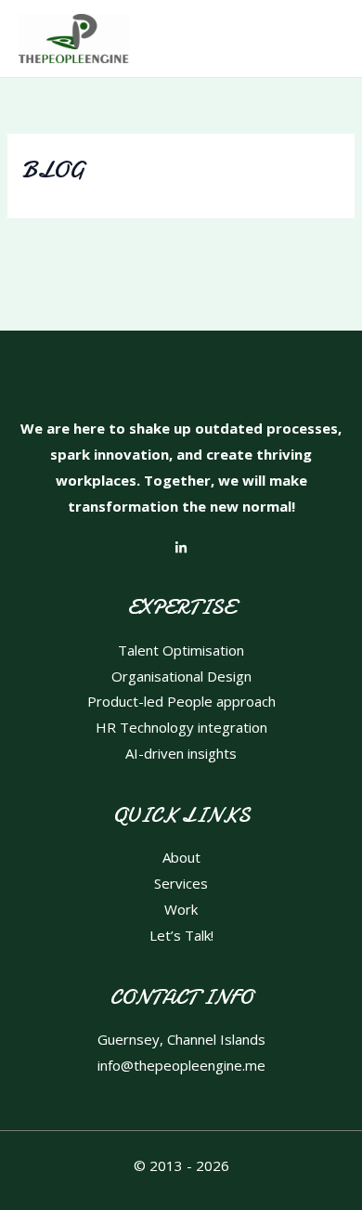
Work (181, 909)
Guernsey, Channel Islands (181, 1039)
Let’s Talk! (181, 935)
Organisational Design (181, 676)
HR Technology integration (181, 727)
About (181, 857)
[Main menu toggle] (324, 39)
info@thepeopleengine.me (181, 1065)
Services (181, 883)
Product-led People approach (181, 701)
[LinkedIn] (181, 547)
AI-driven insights (181, 753)
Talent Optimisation (181, 650)
